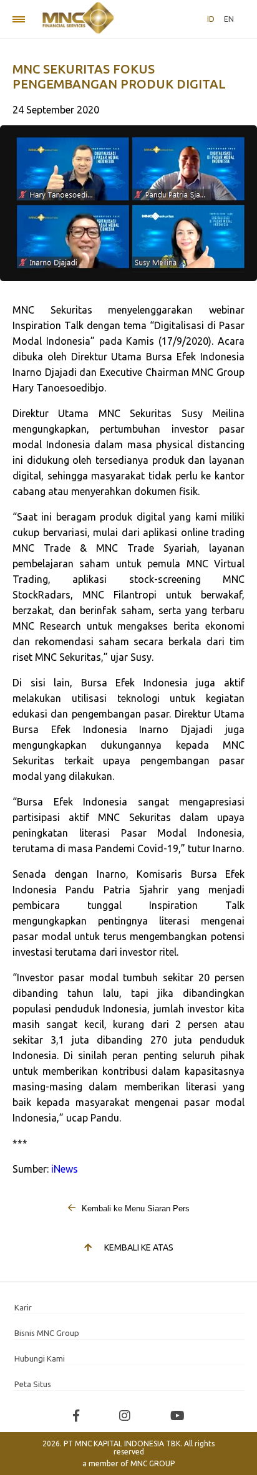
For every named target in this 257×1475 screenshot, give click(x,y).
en (229, 19)
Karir (23, 1307)
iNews (64, 1169)
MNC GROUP (152, 1463)
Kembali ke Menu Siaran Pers (134, 1208)
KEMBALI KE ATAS (138, 1247)
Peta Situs (32, 1384)
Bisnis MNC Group (46, 1332)
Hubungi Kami (39, 1358)
